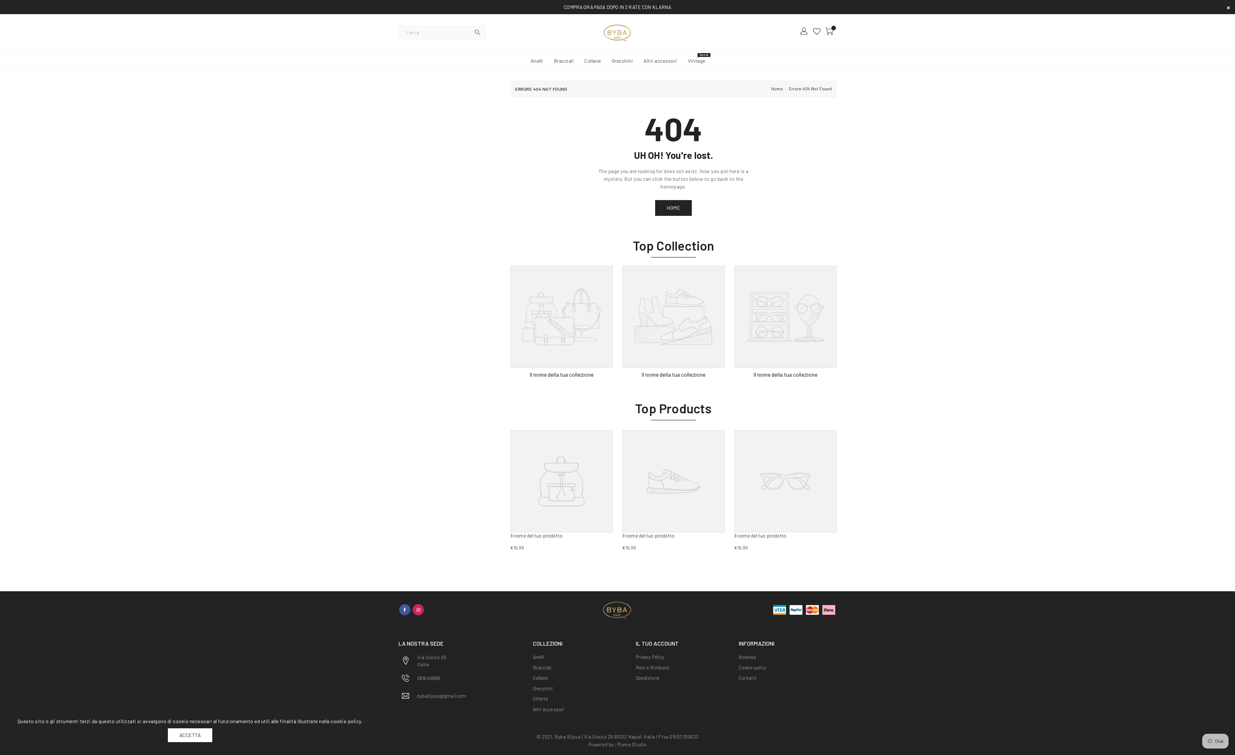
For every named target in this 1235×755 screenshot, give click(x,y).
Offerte (540, 699)
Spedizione (647, 678)
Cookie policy (752, 667)
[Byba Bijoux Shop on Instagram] (418, 609)
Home (776, 88)
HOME (673, 208)
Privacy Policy (650, 657)
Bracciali (542, 667)
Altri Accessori (548, 709)
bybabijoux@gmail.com (441, 696)
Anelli (538, 657)
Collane (540, 678)
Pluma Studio (632, 744)
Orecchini (543, 688)
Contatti (748, 678)
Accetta (190, 735)
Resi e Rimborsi (653, 667)
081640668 (428, 678)
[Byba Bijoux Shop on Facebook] (404, 609)
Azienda (747, 657)
